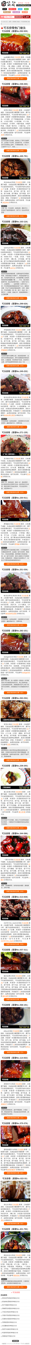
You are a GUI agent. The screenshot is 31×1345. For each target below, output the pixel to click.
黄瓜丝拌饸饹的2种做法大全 (11, 1298)
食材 (26, 9)
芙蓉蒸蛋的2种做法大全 (9, 1322)
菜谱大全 (12, 9)
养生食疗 (7, 12)
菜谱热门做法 (16, 21)
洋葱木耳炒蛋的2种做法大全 (11, 1315)
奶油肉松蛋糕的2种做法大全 (11, 1301)
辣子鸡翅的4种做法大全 (9, 1305)
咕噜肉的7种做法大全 (8, 1336)
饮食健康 (16, 12)
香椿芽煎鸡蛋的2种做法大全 (11, 1308)
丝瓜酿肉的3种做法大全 (9, 1325)
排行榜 (24, 12)
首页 (4, 9)
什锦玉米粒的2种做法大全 (10, 1312)
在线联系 (27, 1343)
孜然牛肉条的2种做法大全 (10, 1329)
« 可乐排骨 (15, 1292)
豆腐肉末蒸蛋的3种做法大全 (11, 1319)
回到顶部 (15, 1341)
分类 (20, 9)
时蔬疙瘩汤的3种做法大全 (10, 1332)
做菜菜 (4, 1343)
